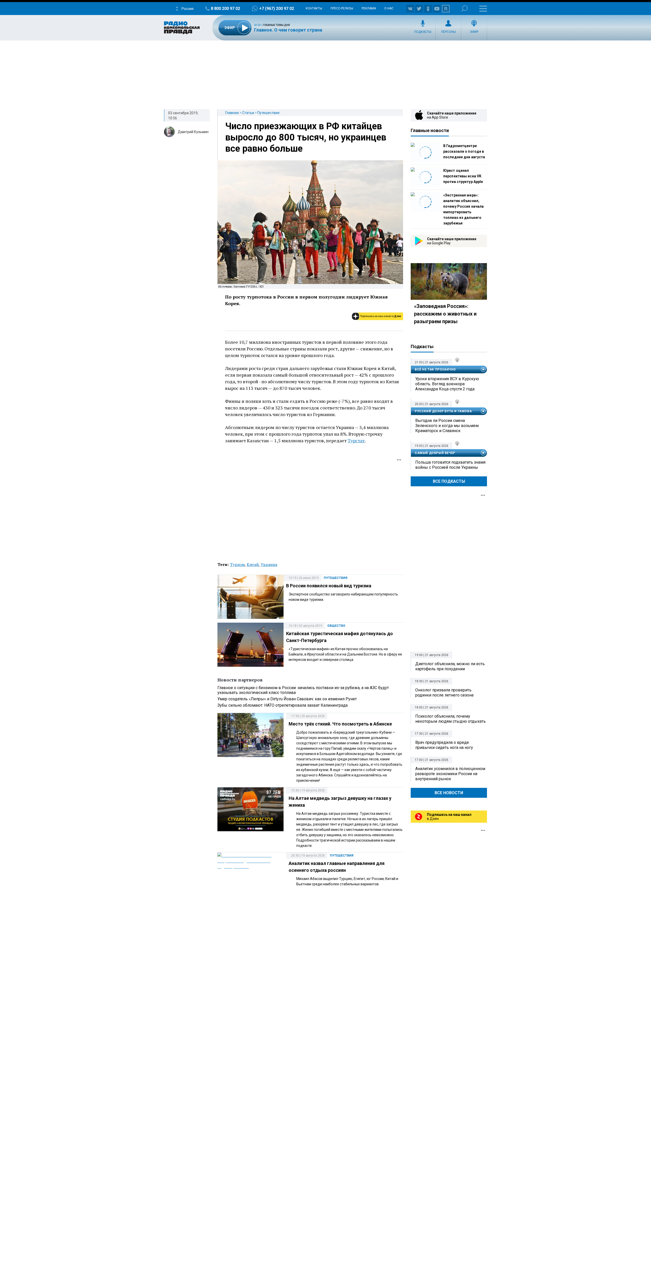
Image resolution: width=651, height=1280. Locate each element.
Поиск (464, 8)
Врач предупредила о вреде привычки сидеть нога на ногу (444, 745)
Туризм (237, 564)
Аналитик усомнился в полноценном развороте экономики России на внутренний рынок (450, 773)
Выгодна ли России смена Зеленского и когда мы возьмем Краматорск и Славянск (447, 425)
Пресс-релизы (342, 8)
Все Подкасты (449, 481)
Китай (253, 564)
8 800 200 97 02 (225, 8)
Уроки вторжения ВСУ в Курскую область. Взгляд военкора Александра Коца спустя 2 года (447, 383)
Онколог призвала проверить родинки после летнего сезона (444, 693)
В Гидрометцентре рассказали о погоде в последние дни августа (464, 151)
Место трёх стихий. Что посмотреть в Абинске (340, 724)
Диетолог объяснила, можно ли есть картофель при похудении (450, 666)
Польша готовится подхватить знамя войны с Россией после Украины (450, 465)
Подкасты (422, 32)
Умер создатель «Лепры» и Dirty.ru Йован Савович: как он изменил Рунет (287, 698)
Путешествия (268, 113)
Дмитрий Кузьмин (193, 132)
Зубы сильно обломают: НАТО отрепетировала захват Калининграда (282, 705)
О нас (388, 8)
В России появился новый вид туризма (328, 585)
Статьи (248, 113)
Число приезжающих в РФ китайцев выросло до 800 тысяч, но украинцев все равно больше (305, 137)
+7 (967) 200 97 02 (276, 8)
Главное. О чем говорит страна (288, 30)
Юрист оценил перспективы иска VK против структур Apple (463, 176)
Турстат (356, 440)
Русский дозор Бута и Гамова (443, 411)
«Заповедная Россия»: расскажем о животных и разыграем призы (445, 313)
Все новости (449, 792)
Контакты (314, 8)
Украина (269, 564)
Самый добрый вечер (435, 453)
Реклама (369, 8)
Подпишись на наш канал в (380, 316)
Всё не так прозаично (435, 369)
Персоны (448, 32)
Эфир (474, 32)
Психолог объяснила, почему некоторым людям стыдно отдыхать (450, 719)
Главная (232, 113)
